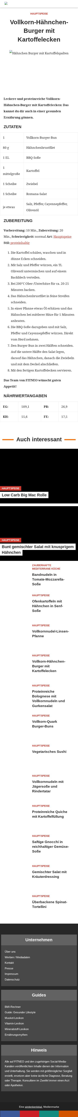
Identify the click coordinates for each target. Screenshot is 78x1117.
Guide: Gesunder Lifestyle (20, 1012)
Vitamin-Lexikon (14, 1023)
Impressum (11, 973)
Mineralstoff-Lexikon (17, 1029)
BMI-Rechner (13, 1006)
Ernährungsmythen (16, 1034)
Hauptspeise (62, 236)
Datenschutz (12, 979)
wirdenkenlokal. (34, 1107)
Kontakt (9, 962)
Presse (9, 968)
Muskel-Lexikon (14, 1017)
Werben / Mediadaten (17, 957)
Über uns (10, 951)
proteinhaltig (20, 243)
